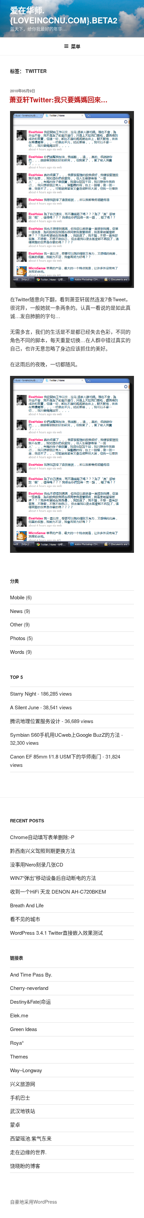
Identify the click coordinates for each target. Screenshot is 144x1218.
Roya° (17, 1042)
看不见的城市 (25, 918)
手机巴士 (20, 1097)
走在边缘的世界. (28, 1151)
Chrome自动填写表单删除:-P (42, 836)
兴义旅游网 (22, 1083)
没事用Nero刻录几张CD (36, 864)
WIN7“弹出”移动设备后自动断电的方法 (53, 877)
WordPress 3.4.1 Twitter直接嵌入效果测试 (56, 932)
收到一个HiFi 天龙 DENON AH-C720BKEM (58, 891)
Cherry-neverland (29, 987)
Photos (17, 637)
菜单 (75, 46)
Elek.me (19, 1015)
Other (16, 624)
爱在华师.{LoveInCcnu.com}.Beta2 (63, 15)
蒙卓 (15, 1124)
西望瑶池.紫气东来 (31, 1138)
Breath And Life (27, 905)
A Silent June (24, 707)
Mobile (17, 597)
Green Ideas (23, 1028)
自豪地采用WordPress (33, 1201)
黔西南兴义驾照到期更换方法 (42, 850)
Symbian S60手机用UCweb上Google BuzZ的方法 (65, 734)
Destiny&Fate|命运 (30, 1001)
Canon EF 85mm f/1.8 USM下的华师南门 (55, 756)
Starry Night (23, 693)
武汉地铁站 (22, 1110)
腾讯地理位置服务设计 (35, 720)
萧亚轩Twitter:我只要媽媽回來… (58, 99)
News (16, 610)
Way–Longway (26, 1070)
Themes (19, 1056)
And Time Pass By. (31, 974)
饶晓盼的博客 (25, 1165)
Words (17, 651)
